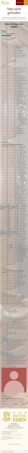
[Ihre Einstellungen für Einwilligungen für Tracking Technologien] (25, 450)
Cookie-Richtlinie (18, 435)
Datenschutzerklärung (7, 435)
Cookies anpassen (6, 436)
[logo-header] (5, 2)
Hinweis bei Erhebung (7, 451)
